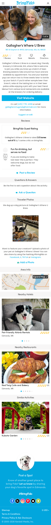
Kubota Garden (10, 435)
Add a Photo (27, 262)
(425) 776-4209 (24, 104)
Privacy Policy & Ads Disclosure (17, 518)
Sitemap (6, 510)
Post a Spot (25, 475)
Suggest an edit (25, 114)
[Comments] (18, 239)
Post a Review (27, 172)
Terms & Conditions (11, 514)
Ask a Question (27, 192)
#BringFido (25, 494)
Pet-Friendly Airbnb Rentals (16, 332)
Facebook (14, 257)
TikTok (25, 257)
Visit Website (25, 98)
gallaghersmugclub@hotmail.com (21, 107)
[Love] (15, 239)
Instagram (36, 257)
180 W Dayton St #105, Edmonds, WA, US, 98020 (26, 50)
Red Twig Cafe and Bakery (15, 385)
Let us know (25, 483)
